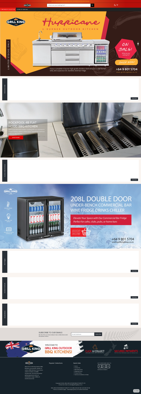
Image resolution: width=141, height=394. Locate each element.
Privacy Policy (78, 373)
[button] (117, 5)
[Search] (92, 5)
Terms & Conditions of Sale (81, 374)
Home (76, 366)
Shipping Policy (78, 371)
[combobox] (70, 5)
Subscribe (98, 334)
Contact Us (77, 368)
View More (134, 98)
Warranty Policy (78, 369)
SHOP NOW (16, 137)
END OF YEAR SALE (23, 9)
